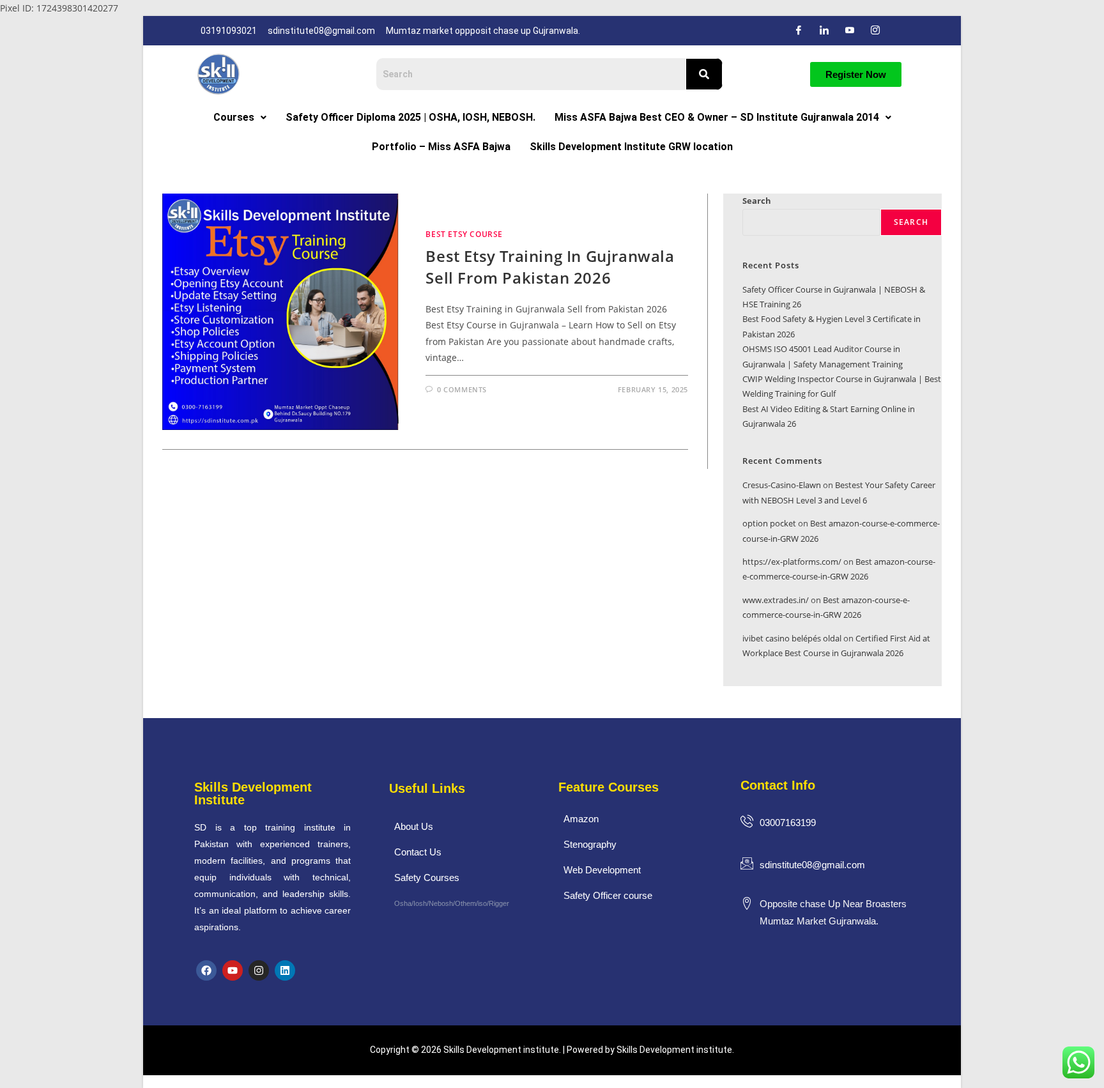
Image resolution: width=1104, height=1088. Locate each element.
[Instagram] (875, 30)
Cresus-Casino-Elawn (781, 485)
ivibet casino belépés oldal (791, 638)
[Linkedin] (285, 970)
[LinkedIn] (824, 30)
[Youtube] (232, 970)
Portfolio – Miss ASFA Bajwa (441, 147)
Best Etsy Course (464, 234)
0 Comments (462, 389)
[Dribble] (849, 30)
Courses (233, 117)
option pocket (769, 523)
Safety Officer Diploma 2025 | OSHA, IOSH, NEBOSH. (410, 117)
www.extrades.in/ (775, 600)
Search (756, 200)
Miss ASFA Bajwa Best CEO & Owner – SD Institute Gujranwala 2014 (717, 117)
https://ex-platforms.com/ (791, 561)
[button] (240, 117)
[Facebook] (798, 30)
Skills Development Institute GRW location (631, 147)
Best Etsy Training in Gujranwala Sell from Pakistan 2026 (549, 266)
